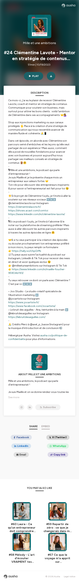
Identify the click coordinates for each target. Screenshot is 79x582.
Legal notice (69, 576)
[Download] (51, 76)
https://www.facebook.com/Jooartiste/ (31, 306)
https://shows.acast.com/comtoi (28, 210)
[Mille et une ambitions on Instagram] (21, 407)
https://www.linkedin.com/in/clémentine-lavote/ (36, 214)
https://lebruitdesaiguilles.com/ (26, 317)
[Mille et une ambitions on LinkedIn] (30, 407)
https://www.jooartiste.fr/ (23, 302)
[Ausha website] (68, 5)
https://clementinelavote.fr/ (24, 206)
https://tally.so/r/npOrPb (26, 251)
